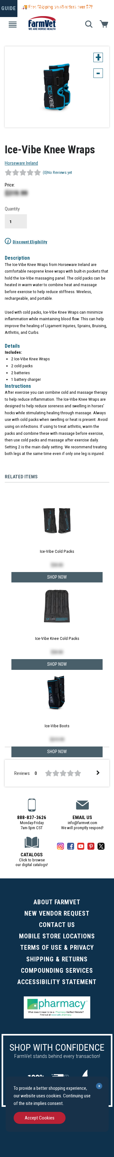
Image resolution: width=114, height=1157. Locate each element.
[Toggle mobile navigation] (12, 24)
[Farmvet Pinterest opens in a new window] (90, 847)
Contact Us (57, 925)
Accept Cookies (39, 1118)
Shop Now (57, 751)
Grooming (98, 8)
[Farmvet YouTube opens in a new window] (80, 847)
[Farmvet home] (43, 21)
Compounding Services (57, 970)
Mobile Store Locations (57, 936)
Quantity (12, 209)
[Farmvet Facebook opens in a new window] (70, 847)
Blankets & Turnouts (50, 8)
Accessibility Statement (57, 982)
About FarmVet (57, 902)
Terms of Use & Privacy (57, 947)
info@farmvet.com (82, 822)
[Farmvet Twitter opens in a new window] (101, 847)
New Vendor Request (57, 913)
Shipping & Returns (57, 959)
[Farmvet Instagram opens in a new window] (60, 847)
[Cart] (104, 23)
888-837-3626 (31, 817)
